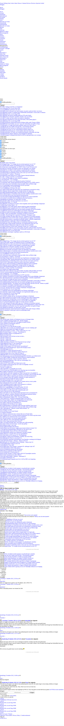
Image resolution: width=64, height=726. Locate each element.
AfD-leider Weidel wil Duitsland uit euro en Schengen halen (17, 165)
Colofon (2, 75)
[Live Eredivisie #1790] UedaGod (11, 450)
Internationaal (3, 16)
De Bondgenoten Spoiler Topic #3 (11, 385)
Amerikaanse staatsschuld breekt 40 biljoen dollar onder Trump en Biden (20, 122)
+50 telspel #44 (5, 334)
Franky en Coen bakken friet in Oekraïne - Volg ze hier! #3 (16, 442)
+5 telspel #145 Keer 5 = (8, 340)
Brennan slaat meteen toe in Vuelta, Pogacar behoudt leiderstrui (17, 175)
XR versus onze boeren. (7, 162)
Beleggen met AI (6, 349)
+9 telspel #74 (5, 337)
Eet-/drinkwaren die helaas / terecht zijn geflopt (13, 423)
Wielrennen (3, 41)
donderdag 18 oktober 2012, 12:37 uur (9, 633)
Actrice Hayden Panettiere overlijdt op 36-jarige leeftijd (15, 471)
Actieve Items (14, 3)
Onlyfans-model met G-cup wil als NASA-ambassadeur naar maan (18, 478)
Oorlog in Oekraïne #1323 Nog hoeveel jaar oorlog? (15, 342)
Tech (1, 20)
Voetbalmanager (4, 47)
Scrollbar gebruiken (6, 102)
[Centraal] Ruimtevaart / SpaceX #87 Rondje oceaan (15, 347)
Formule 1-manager (5, 48)
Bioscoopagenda (4, 33)
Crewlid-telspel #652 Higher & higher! (12, 329)
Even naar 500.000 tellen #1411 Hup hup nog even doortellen (17, 370)
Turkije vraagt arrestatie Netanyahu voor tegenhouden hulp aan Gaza (19, 223)
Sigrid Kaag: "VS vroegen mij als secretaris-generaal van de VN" (18, 164)
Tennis (1, 40)
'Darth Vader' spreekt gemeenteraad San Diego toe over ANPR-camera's (20, 182)
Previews (33, 3)
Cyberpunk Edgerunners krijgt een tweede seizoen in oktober (17, 224)
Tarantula (2, 617)
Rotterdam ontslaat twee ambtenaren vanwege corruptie (15, 432)
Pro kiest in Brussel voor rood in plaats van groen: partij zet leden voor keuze (21, 111)
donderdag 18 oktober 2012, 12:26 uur (9, 627)
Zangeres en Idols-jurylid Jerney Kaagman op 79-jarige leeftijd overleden (20, 476)
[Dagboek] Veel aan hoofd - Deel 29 (11, 383)
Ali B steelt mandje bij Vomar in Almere (12, 378)
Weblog (5, 3)
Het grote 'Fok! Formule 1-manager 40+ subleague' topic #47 (17, 446)
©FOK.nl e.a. (3, 718)
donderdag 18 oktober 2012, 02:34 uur (9, 615)
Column (4, 151)
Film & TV (3, 59)
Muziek (2, 27)
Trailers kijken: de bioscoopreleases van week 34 (13, 200)
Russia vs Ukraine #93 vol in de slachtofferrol (13, 433)
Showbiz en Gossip (5, 21)
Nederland (2, 14)
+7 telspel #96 (5, 339)
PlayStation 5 (3, 58)
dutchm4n (2, 587)
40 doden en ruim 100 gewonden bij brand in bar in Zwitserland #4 (18, 392)
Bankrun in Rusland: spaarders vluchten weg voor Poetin (16, 116)
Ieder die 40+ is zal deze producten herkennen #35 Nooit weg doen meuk (20, 415)
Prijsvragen (3, 72)
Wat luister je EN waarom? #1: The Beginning (13, 435)
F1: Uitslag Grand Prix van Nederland (11, 106)
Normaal (4, 569)
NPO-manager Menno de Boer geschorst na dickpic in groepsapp (18, 475)
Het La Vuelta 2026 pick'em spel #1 (11, 350)
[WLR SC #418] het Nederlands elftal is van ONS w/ (15, 398)
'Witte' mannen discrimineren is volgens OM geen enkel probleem (18, 479)
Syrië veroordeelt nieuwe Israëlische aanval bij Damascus (16, 198)
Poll (3, 156)
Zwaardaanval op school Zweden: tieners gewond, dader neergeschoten (19, 297)
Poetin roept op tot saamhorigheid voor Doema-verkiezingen (17, 210)
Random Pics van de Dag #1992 (10, 108)
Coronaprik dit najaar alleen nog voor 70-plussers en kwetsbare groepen (20, 216)
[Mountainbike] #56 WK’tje (9, 426)
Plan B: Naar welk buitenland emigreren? (12, 419)
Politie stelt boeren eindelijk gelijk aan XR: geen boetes (15, 115)
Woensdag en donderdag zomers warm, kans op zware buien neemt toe (19, 172)
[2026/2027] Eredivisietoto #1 (9, 452)
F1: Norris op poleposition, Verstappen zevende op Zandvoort (17, 213)
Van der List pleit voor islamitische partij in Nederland (15, 181)
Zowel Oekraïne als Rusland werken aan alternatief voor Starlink (17, 168)
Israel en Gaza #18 (7, 325)
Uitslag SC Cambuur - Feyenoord (10, 174)
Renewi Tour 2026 (7, 445)
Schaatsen (2, 42)
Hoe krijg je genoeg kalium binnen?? (11, 421)
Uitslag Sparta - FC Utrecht (8, 202)
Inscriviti (2, 636)
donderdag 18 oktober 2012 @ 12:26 (11, 682)
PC (1, 51)
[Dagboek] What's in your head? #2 (11, 438)
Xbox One (2, 54)
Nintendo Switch (4, 55)
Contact (2, 74)
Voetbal (2, 35)
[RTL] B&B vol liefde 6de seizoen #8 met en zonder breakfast (17, 357)
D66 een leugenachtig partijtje (9, 269)
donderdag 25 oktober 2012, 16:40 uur (9, 675)
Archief (42, 3)
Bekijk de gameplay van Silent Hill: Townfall (13, 199)
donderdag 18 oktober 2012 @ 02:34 (11, 639)
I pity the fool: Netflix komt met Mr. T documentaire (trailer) (17, 126)
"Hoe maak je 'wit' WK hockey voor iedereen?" (14, 346)
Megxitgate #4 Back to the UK (10, 443)
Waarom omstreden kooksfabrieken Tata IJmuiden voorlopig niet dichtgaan (20, 439)
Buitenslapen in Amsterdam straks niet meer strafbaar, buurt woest (18, 405)
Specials (38, 3)
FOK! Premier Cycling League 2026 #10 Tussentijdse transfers (18, 453)
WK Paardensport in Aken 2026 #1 (10, 455)
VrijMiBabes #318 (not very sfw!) (10, 109)
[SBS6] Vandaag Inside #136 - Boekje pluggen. (14, 320)
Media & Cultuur (4, 31)
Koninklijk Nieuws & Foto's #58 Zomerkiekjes (13, 431)
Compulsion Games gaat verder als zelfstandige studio (15, 220)
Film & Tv (4, 145)
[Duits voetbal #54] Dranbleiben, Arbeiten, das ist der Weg (16, 436)
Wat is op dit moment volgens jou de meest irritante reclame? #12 (18, 428)
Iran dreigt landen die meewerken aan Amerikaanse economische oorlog (19, 189)
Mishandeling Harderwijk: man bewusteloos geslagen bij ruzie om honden (20, 209)
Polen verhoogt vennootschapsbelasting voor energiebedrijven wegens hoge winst (22, 304)
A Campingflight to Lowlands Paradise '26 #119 (14, 387)
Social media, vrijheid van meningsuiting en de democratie (16, 399)
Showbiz (2, 486)
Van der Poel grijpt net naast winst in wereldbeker (14, 178)
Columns (24, 3)
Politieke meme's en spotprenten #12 (11, 333)
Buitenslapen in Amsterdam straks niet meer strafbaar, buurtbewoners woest (20, 193)
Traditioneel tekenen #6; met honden (11, 449)
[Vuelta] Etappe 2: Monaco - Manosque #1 (13, 456)
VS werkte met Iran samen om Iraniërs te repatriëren (15, 118)
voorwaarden (13, 695)
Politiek (2, 18)
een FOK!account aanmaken (56, 689)
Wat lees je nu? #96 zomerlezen (10, 391)
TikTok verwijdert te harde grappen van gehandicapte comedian (17, 169)
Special (3, 155)
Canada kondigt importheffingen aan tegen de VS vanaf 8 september (19, 196)
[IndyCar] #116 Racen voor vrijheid (11, 404)
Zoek (9, 3)
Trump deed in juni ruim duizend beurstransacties (14, 195)
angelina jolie (3, 509)
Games (1, 50)
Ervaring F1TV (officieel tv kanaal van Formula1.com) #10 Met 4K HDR (20, 374)
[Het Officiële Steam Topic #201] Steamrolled (13, 401)
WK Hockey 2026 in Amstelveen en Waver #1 (14, 388)
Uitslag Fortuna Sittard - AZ (8, 205)
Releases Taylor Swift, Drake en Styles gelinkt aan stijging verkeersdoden (20, 217)
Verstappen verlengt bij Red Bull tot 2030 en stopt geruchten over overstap (20, 135)
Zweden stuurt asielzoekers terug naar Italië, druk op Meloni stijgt (18, 184)
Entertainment (3, 24)
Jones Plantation (5, 412)
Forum (1, 3)
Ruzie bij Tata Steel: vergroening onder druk (12, 395)
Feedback (2, 76)
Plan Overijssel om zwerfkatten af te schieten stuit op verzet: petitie (18, 381)
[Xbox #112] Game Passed (9, 411)
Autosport (2, 38)
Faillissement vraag (7, 361)
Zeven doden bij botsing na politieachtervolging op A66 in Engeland (18, 212)
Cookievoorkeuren (25, 715)
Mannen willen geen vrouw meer (10, 344)
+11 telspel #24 (6, 367)
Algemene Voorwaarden (6, 715)
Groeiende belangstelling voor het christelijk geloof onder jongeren (18, 299)
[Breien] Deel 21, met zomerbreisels (11, 343)
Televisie (2, 30)
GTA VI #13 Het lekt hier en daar (10, 326)
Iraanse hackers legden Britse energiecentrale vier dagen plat (17, 191)
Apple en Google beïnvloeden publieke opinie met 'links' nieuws (18, 125)
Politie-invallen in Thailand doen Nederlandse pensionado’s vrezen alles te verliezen (22, 112)
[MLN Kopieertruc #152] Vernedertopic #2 (12, 371)
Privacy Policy (16, 715)
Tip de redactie (3, 78)
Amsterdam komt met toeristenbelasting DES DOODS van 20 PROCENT (20, 356)
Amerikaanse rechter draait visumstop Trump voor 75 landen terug (18, 226)
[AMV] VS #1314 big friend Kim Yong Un (13, 354)
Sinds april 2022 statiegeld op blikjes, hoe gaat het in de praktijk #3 (19, 373)
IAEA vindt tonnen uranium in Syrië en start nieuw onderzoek (17, 262)
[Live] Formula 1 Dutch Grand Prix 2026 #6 (13, 359)
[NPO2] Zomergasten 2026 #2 (10, 323)
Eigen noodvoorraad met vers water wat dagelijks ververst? (16, 364)
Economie (2, 17)
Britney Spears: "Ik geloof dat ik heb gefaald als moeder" (16, 474)
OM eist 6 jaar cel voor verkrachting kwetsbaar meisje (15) (16, 129)
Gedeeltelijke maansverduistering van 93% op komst (14, 185)
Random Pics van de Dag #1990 (10, 121)
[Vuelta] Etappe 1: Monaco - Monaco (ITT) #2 (14, 440)
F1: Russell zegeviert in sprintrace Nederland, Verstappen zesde (17, 215)
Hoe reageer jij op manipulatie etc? (10, 402)
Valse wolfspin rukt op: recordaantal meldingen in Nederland (17, 296)
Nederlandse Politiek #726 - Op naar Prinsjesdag (14, 397)
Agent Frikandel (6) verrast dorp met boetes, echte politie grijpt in (18, 119)
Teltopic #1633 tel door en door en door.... (12, 336)
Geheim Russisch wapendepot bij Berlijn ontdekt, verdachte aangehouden (20, 219)
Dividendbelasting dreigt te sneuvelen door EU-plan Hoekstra (17, 192)
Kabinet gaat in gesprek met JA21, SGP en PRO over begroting (17, 208)
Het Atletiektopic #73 (7, 457)
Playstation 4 (3, 52)
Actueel (2, 13)
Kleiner (3, 571)
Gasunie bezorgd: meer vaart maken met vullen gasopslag (16, 422)
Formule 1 (2, 37)
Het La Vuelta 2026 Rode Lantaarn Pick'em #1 (13, 351)
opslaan (2, 105)
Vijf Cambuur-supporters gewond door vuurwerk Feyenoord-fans (18, 375)
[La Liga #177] (6, 366)
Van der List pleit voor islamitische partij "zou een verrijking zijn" (18, 327)
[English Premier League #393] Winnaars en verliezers (16, 384)
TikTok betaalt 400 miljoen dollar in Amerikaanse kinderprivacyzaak (18, 222)
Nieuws (19, 3)
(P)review (4, 153)
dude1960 (2, 581)
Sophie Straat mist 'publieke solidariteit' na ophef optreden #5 (17, 377)
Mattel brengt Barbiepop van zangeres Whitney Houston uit (16, 472)
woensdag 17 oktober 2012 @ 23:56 (11, 620)
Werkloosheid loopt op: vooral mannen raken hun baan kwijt (17, 131)
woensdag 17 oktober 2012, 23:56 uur (9, 578)
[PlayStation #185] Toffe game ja (10, 447)
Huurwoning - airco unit (8, 425)
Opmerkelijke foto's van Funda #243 (11, 380)
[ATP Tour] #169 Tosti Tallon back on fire (12, 363)
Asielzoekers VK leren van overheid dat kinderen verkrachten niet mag (19, 132)
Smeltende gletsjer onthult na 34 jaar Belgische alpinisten (16, 133)
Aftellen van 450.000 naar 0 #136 (10, 368)
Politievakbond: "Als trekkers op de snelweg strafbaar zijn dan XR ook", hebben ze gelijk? (24, 283)
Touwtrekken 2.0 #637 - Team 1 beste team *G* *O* (15, 330)
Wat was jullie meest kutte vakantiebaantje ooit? (14, 390)
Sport (1, 34)
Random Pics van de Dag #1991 (10, 114)
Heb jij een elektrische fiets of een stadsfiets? (13, 416)
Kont (1, 630)
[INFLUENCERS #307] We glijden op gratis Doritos (15, 322)
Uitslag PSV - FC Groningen (9, 179)
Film (1, 28)
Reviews (29, 3)
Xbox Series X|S (4, 57)
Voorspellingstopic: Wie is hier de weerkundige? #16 (15, 360)
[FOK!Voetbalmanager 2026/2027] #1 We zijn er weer (16, 429)
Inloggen (2, 4)
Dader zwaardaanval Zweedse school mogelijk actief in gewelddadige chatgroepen (22, 203)
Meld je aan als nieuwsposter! (42, 516)
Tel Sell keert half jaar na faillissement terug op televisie (15, 128)
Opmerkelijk (3, 23)
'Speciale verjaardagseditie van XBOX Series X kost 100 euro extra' (18, 167)
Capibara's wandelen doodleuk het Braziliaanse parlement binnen (18, 394)
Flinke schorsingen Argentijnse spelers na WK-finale (15, 232)
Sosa (1, 678)
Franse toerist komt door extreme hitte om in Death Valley (16, 414)
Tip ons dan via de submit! (30, 515)
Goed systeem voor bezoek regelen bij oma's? (13, 418)
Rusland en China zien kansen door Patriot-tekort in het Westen (17, 171)
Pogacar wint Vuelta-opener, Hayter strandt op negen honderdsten (18, 206)
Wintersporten (3, 44)
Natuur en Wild (6, 409)
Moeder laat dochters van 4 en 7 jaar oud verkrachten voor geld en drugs (20, 123)
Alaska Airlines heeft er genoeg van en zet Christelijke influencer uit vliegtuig (21, 481)
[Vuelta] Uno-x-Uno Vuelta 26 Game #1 (12, 353)
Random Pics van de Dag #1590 (10, 293)
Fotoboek (2, 71)
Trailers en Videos (4, 64)
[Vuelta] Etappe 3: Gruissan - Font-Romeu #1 (13, 332)
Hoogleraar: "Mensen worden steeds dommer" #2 (14, 408)
